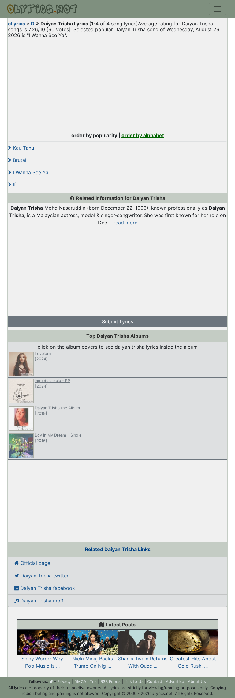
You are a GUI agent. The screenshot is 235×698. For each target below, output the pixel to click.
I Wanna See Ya (29, 172)
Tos (93, 681)
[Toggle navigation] (217, 9)
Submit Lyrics (117, 321)
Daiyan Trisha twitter (44, 575)
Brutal (18, 160)
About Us (197, 681)
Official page (34, 563)
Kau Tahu (22, 148)
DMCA (80, 681)
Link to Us (134, 681)
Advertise (175, 681)
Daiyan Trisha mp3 (41, 601)
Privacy (64, 681)
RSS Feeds (110, 681)
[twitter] (51, 681)
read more (125, 223)
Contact (154, 681)
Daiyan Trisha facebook (47, 588)
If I (15, 185)
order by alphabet (142, 135)
